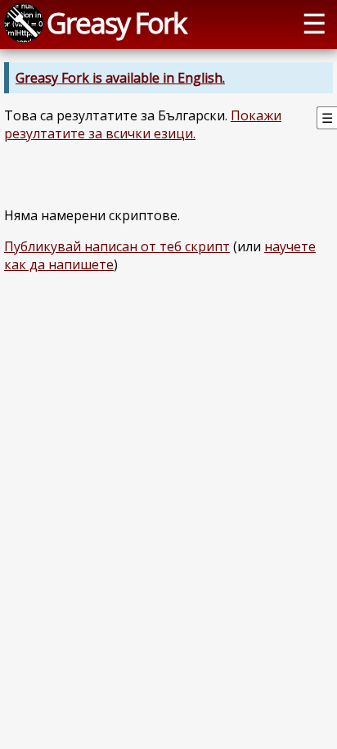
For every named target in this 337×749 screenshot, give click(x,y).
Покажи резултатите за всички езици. (142, 124)
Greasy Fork (116, 22)
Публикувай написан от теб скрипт (117, 246)
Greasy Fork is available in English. (120, 78)
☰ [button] (314, 22)
